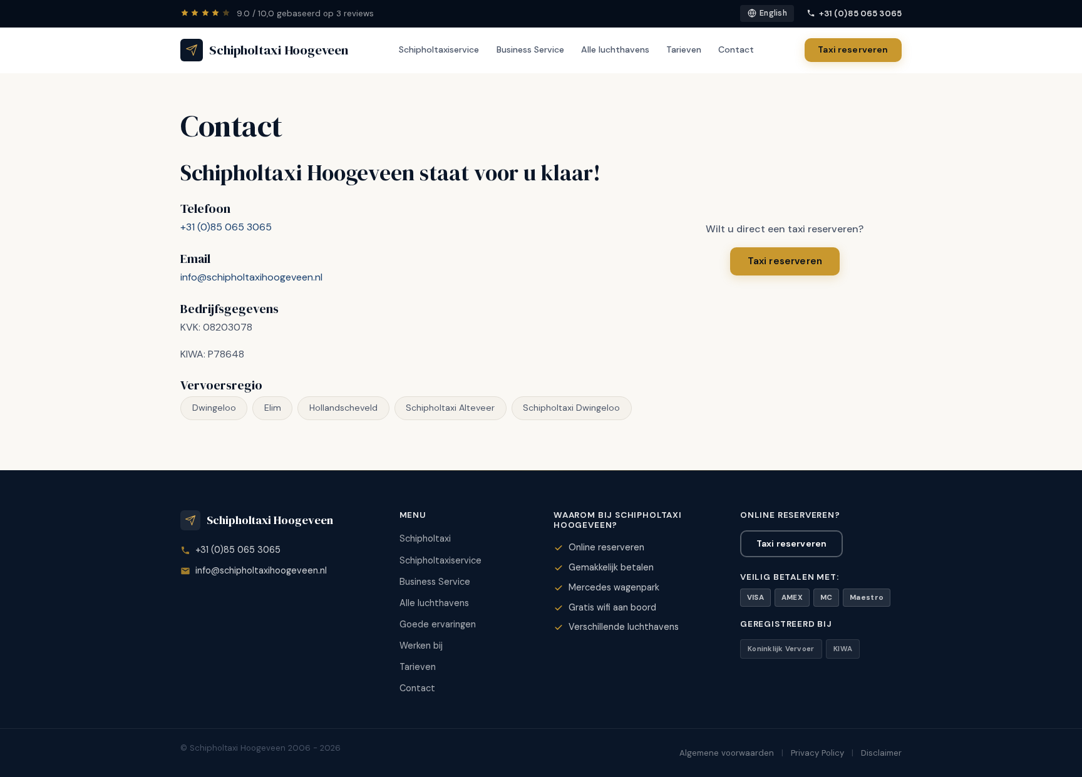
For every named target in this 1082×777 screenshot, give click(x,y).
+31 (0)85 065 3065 (860, 13)
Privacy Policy (817, 753)
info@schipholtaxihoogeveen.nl (251, 277)
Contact (736, 49)
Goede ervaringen (437, 624)
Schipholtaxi (425, 538)
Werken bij (421, 645)
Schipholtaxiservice (439, 49)
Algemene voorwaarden (726, 753)
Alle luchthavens (615, 49)
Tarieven (683, 49)
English (773, 13)
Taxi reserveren (853, 49)
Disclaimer (881, 753)
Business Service (530, 49)
